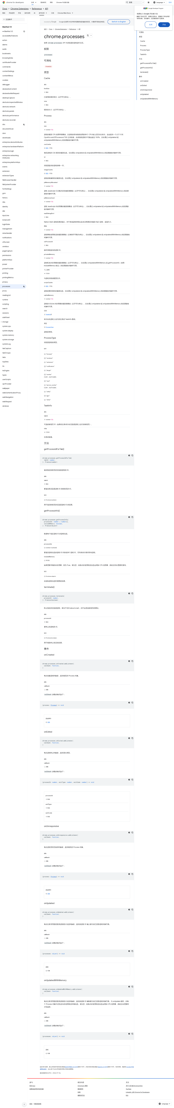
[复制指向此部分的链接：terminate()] (56, 587)
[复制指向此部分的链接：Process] (54, 116)
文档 (32, 2)
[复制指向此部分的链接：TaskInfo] (54, 405)
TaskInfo (48, 314)
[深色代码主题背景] (129, 455)
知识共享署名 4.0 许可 (71, 1067)
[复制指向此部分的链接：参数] (48, 476)
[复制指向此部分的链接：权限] (51, 49)
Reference (37, 8)
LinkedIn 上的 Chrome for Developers (138, 1092)
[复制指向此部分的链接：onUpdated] (56, 903)
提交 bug (32, 1086)
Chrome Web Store (64, 13)
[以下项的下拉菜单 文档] (36, 2)
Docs (4, 8)
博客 (51, 2)
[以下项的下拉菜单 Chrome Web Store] (73, 13)
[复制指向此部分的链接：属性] (48, 84)
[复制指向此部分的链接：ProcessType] (58, 338)
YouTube (128, 1089)
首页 (45, 29)
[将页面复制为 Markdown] (88, 35)
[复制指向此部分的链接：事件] (51, 649)
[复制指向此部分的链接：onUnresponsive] (61, 826)
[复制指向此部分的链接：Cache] (52, 78)
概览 (3, 13)
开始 (164, 25)
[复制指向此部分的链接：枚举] (48, 348)
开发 (19, 13)
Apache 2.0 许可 (103, 1067)
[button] (13, 322)
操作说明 (27, 13)
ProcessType (49, 327)
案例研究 (43, 2)
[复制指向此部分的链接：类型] (51, 72)
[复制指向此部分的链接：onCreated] (56, 655)
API (46, 8)
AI (34, 13)
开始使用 (11, 13)
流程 (49, 722)
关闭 (150, 25)
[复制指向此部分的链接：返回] (48, 495)
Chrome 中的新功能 (62, 2)
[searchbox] (13, 19)
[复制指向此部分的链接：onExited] (54, 732)
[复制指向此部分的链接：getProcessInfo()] (62, 511)
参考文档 (42, 13)
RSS (127, 1095)
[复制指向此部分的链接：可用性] (53, 61)
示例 (52, 13)
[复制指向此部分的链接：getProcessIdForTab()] (66, 449)
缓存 (47, 148)
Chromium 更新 (83, 1086)
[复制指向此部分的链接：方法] (51, 443)
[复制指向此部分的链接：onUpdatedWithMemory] (68, 980)
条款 (31, 1104)
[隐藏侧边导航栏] (24, 1104)
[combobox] (135, 2)
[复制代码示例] (132, 455)
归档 (79, 1092)
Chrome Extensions (19, 8)
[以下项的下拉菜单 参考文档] (47, 13)
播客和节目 (81, 1095)
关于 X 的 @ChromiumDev (134, 1086)
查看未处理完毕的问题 (37, 1089)
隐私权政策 (37, 1104)
